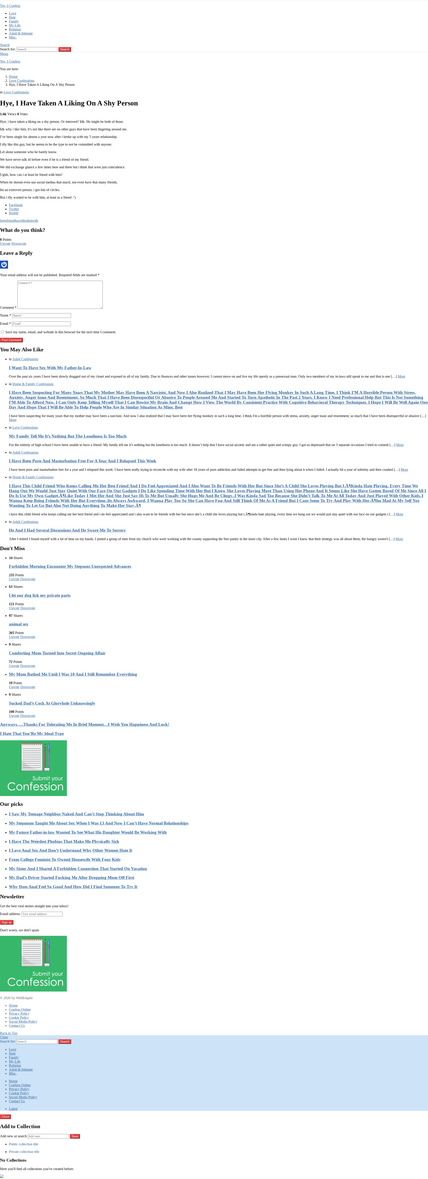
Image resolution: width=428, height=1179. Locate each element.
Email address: (10, 914)
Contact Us (17, 1025)
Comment (8, 307)
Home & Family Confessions (33, 384)
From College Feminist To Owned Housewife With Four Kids (64, 859)
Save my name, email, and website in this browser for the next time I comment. (60, 332)
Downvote (18, 243)
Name (5, 315)
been (3, 220)
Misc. (13, 37)
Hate (12, 17)
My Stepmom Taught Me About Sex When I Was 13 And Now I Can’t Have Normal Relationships (98, 823)
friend (11, 220)
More (401, 376)
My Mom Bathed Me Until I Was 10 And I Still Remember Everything (73, 674)
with (35, 220)
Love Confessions (25, 427)
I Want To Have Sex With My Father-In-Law (50, 367)
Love (12, 13)
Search (64, 49)
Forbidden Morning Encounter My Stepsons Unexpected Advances (70, 566)
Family (14, 21)
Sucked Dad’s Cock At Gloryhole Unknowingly (52, 703)
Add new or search (14, 1136)
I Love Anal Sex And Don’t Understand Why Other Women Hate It (70, 850)
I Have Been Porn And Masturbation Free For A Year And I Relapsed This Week (82, 461)
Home (13, 1005)
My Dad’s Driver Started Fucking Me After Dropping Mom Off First (71, 877)
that (29, 220)
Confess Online (20, 1009)
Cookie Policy (19, 1017)
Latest (13, 1109)
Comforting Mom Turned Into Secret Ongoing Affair (57, 653)
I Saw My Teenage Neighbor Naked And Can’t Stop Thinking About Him (76, 814)
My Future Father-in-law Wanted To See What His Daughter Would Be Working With (88, 832)
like (24, 220)
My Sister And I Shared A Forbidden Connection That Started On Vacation (78, 868)
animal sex (18, 624)
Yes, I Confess (10, 6)
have (18, 220)
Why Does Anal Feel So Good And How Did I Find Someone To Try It (73, 886)
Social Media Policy (23, 1021)
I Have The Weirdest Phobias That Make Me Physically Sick (64, 841)
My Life (15, 25)
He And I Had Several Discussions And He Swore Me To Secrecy (67, 530)
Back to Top (8, 1033)
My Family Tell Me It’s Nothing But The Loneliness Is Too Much (68, 436)
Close (4, 1037)
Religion (15, 29)
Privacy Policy (19, 1013)
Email (5, 323)
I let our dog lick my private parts (39, 595)
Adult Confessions (25, 359)
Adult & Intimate (21, 33)
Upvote (5, 243)
